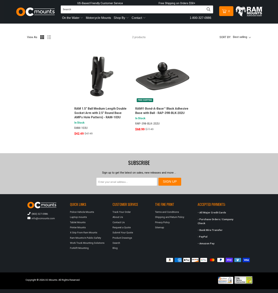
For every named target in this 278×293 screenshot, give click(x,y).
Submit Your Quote (123, 232)
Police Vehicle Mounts (82, 212)
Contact (137, 17)
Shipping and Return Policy (169, 217)
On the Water (71, 17)
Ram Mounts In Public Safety (85, 237)
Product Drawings (122, 237)
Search (116, 242)
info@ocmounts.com (42, 218)
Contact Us (119, 222)
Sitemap (159, 227)
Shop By (120, 17)
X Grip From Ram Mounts (83, 232)
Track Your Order (122, 212)
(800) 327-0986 (39, 213)
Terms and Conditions (167, 212)
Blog (115, 248)
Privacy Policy (162, 222)
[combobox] (137, 9)
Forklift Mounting (79, 248)
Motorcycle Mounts (98, 17)
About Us (118, 217)
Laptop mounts (78, 217)
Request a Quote (122, 227)
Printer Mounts (78, 227)
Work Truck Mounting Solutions (87, 242)
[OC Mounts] (36, 12)
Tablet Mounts (77, 222)
